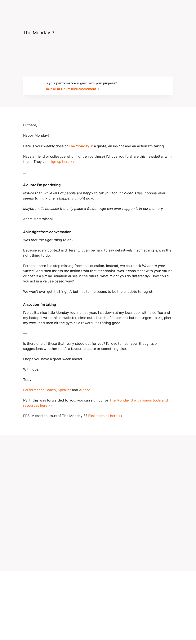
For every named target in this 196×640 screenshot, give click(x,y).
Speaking (96, 9)
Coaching (75, 9)
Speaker (64, 390)
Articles (144, 9)
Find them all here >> (105, 416)
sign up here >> (62, 162)
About (56, 9)
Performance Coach (39, 390)
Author (84, 390)
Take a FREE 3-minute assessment (71, 88)
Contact (179, 8)
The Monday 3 (121, 9)
